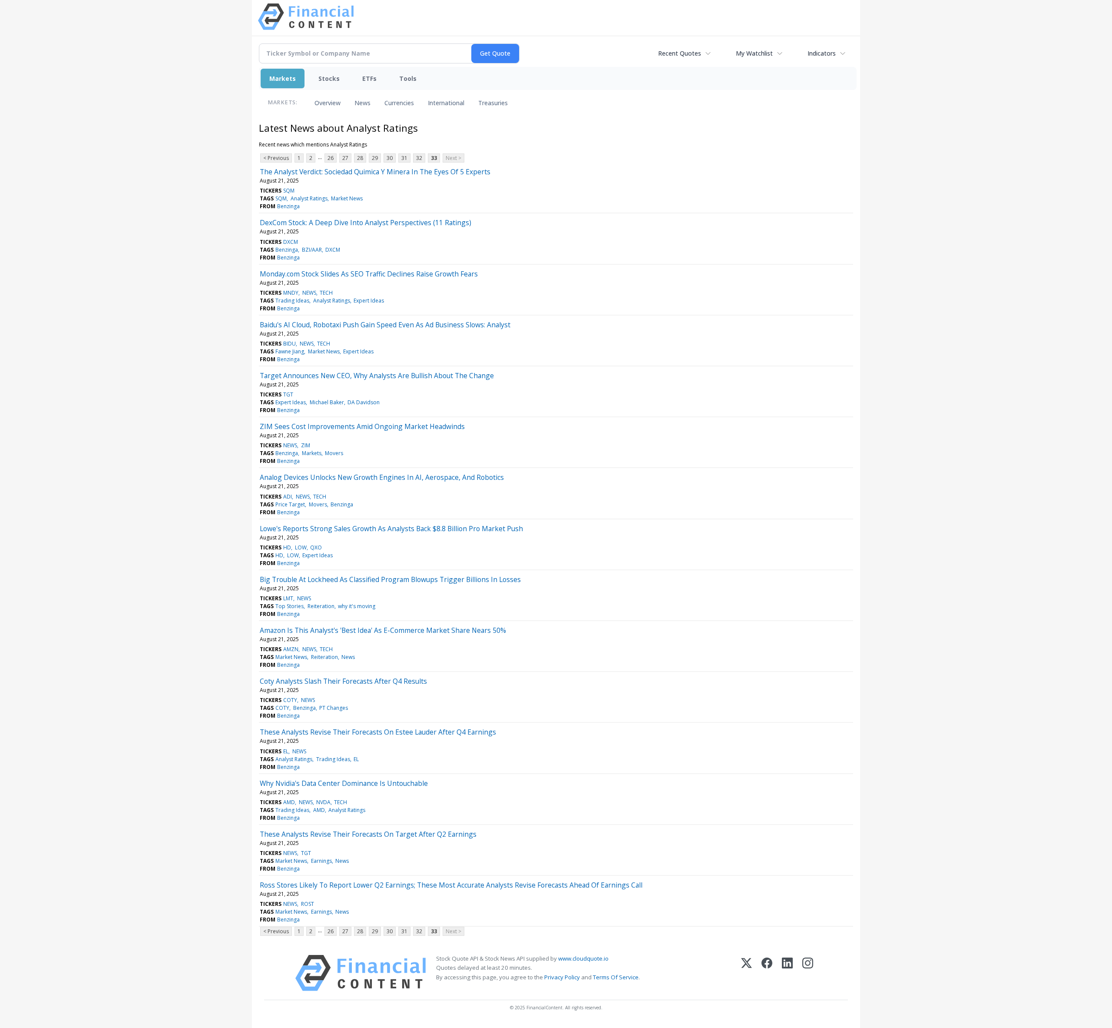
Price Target (290, 504)
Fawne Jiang (289, 351)
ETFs (369, 78)
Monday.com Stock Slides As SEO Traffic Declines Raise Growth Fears (369, 274)
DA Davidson (364, 402)
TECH (326, 292)
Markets (282, 78)
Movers (334, 453)
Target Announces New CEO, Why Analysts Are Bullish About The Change (377, 375)
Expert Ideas (369, 300)
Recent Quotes (679, 53)
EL (285, 751)
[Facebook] (767, 973)
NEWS (309, 292)
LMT (288, 598)
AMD (289, 802)
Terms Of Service (616, 977)
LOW (301, 547)
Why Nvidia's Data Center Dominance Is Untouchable (344, 783)
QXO (316, 547)
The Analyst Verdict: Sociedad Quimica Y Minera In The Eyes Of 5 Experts (375, 171)
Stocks (329, 78)
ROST (307, 904)
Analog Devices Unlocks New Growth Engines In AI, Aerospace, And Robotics (382, 477)
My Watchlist (754, 53)
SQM (289, 190)
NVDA (323, 802)
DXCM (290, 242)
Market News (347, 198)
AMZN (290, 649)
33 (434, 158)
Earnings (321, 861)
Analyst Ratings (309, 198)
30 (390, 158)
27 (345, 158)
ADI (287, 496)
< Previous (276, 158)
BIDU (289, 343)
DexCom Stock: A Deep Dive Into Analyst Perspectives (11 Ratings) (365, 222)
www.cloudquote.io (583, 958)
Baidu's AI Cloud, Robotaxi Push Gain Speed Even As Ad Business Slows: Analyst (385, 324)
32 (419, 158)
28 (360, 158)
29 (375, 158)
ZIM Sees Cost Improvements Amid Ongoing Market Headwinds (362, 426)
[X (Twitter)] (746, 973)
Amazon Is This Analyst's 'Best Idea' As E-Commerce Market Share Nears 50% (383, 630)
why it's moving (356, 606)
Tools (408, 78)
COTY (290, 700)
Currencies (399, 103)
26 (331, 158)
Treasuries (493, 103)
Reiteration (321, 606)
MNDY (290, 292)
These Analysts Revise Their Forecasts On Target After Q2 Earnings (368, 834)
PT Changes (333, 708)
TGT (288, 394)
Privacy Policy (562, 977)
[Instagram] (808, 973)
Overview (327, 103)
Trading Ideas (292, 300)
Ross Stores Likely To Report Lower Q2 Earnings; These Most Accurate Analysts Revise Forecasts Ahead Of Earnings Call (451, 885)
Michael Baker (327, 402)
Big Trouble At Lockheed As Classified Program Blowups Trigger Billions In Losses (390, 579)
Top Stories (289, 606)
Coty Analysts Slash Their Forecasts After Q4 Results (343, 681)
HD (287, 547)
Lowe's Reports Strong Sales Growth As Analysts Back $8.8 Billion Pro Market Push (391, 528)
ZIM (305, 445)
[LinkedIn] (787, 973)
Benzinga (288, 206)
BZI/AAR (312, 249)
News (362, 103)
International (446, 103)
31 (404, 158)
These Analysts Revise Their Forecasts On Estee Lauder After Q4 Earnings (378, 732)
